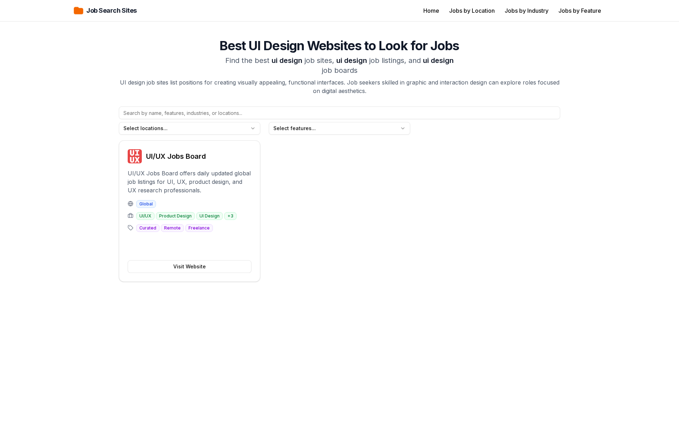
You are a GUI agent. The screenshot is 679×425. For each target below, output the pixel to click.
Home (431, 10)
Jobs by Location (472, 10)
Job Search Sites (111, 10)
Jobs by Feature (579, 10)
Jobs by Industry (527, 10)
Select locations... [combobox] (145, 128)
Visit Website (189, 266)
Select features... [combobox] (294, 128)
